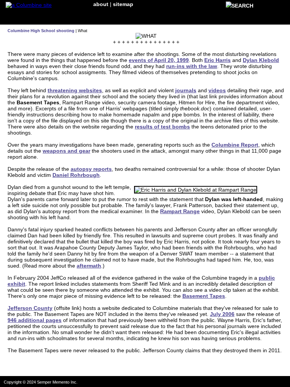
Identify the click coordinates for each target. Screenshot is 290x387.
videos (217, 90)
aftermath (89, 266)
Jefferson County (30, 308)
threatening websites (75, 90)
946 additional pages (35, 320)
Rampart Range (180, 211)
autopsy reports (91, 169)
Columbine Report (234, 145)
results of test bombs (162, 127)
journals (185, 90)
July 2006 (222, 314)
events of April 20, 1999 (159, 60)
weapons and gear (66, 151)
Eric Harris (217, 60)
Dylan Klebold (261, 60)
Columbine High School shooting (41, 30)
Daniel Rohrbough (76, 175)
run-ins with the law (191, 66)
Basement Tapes (203, 296)
